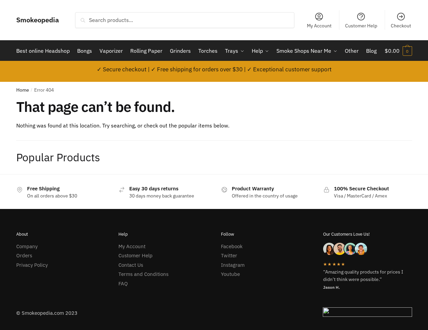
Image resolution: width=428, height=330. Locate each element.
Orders (24, 255)
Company (27, 246)
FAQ (123, 283)
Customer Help (361, 26)
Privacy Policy (32, 265)
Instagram (233, 265)
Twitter (229, 255)
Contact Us (130, 265)
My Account (319, 26)
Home (22, 90)
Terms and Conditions (143, 274)
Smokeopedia (37, 19)
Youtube (230, 274)
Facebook (232, 246)
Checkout (401, 26)
